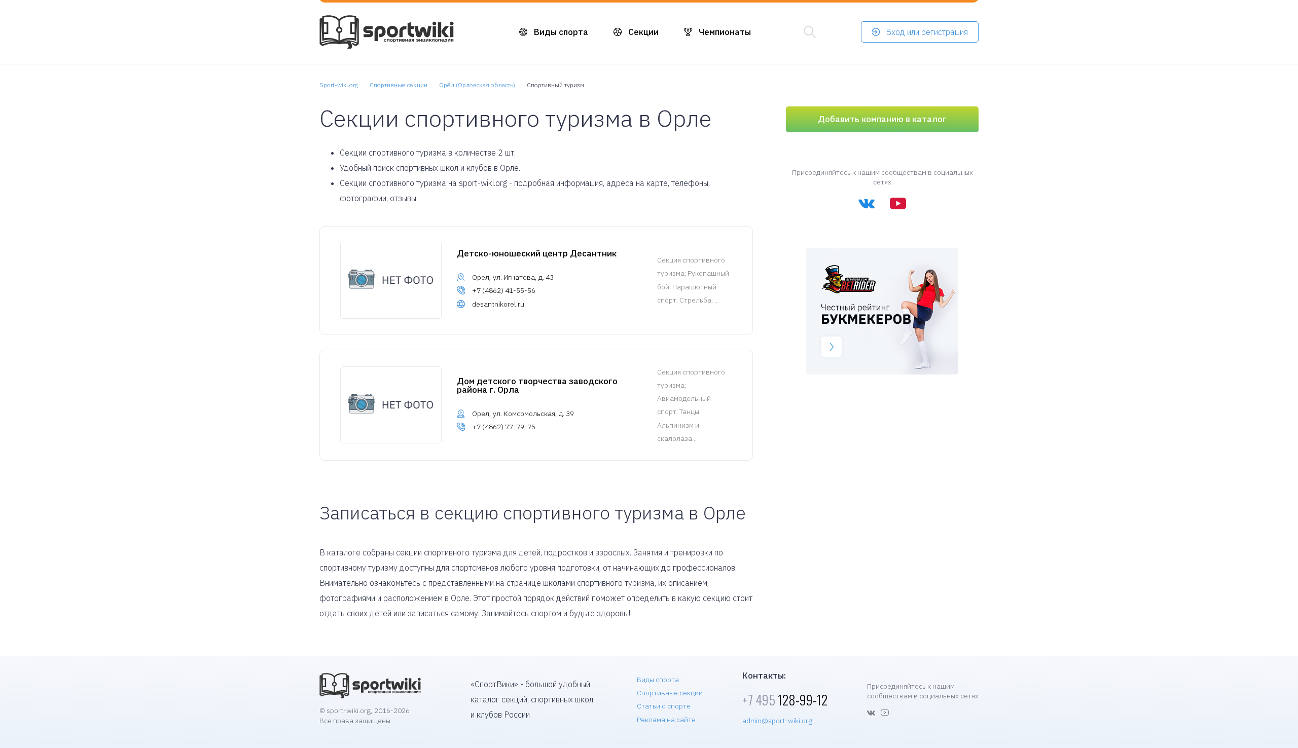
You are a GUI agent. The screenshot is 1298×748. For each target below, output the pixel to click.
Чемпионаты (725, 32)
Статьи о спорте (664, 705)
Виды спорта (561, 32)
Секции (643, 32)
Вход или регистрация (927, 32)
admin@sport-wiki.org (777, 720)
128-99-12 (784, 699)
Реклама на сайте (666, 719)
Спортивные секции (670, 692)
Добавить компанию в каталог (882, 119)
